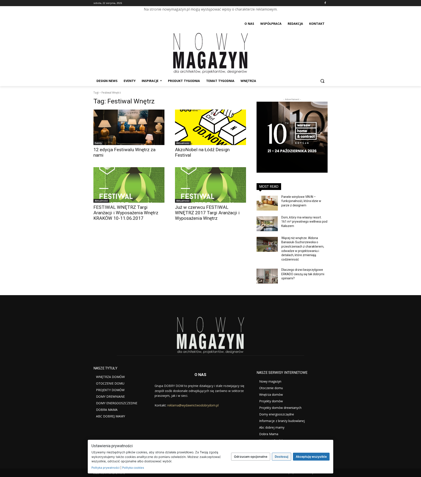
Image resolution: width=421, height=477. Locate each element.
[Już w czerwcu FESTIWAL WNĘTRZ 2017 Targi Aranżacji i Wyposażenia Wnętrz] (210, 185)
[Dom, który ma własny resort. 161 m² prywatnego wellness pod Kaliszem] (267, 223)
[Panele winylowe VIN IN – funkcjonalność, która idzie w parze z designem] (267, 203)
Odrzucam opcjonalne (250, 456)
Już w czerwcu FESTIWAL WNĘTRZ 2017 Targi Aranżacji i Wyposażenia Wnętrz (207, 213)
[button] (322, 81)
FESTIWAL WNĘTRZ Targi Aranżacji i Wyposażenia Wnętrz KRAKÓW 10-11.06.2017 (125, 213)
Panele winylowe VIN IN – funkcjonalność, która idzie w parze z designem (301, 201)
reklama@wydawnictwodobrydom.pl (193, 405)
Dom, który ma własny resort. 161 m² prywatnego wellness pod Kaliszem (304, 222)
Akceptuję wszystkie (311, 456)
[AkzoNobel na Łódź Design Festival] (210, 127)
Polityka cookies (133, 467)
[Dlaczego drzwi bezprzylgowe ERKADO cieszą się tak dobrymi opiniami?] (267, 276)
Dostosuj (281, 456)
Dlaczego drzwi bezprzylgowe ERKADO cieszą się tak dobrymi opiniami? (302, 274)
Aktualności (182, 143)
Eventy (98, 143)
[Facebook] (325, 3)
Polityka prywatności (105, 467)
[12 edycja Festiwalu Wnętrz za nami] (128, 127)
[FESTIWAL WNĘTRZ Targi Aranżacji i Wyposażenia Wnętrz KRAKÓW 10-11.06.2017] (128, 185)
